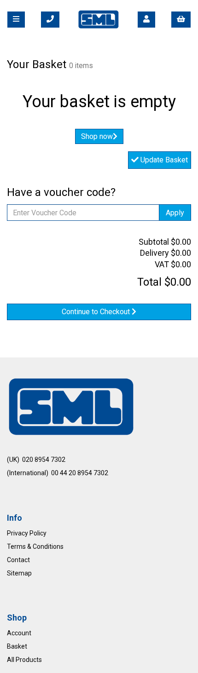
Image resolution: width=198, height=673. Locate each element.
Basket (17, 646)
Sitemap (19, 573)
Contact (18, 560)
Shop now (97, 136)
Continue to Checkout (97, 311)
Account (19, 633)
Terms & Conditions (35, 546)
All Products (24, 659)
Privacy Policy (27, 533)
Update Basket (163, 159)
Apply (175, 212)
